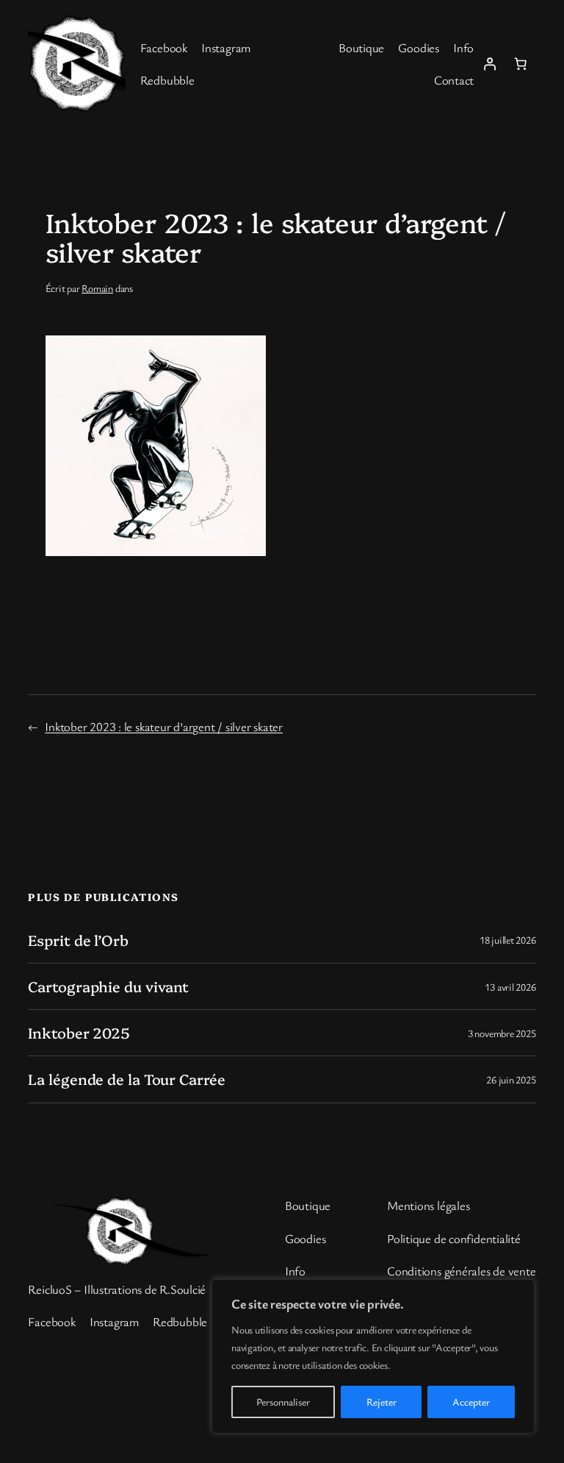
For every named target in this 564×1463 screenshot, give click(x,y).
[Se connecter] (489, 63)
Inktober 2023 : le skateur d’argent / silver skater (164, 726)
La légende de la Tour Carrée (126, 1079)
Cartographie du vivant (108, 986)
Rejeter (381, 1402)
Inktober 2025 (79, 1033)
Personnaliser (283, 1402)
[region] (373, 1356)
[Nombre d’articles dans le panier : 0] (520, 63)
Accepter (471, 1402)
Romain (97, 288)
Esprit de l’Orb (78, 940)
